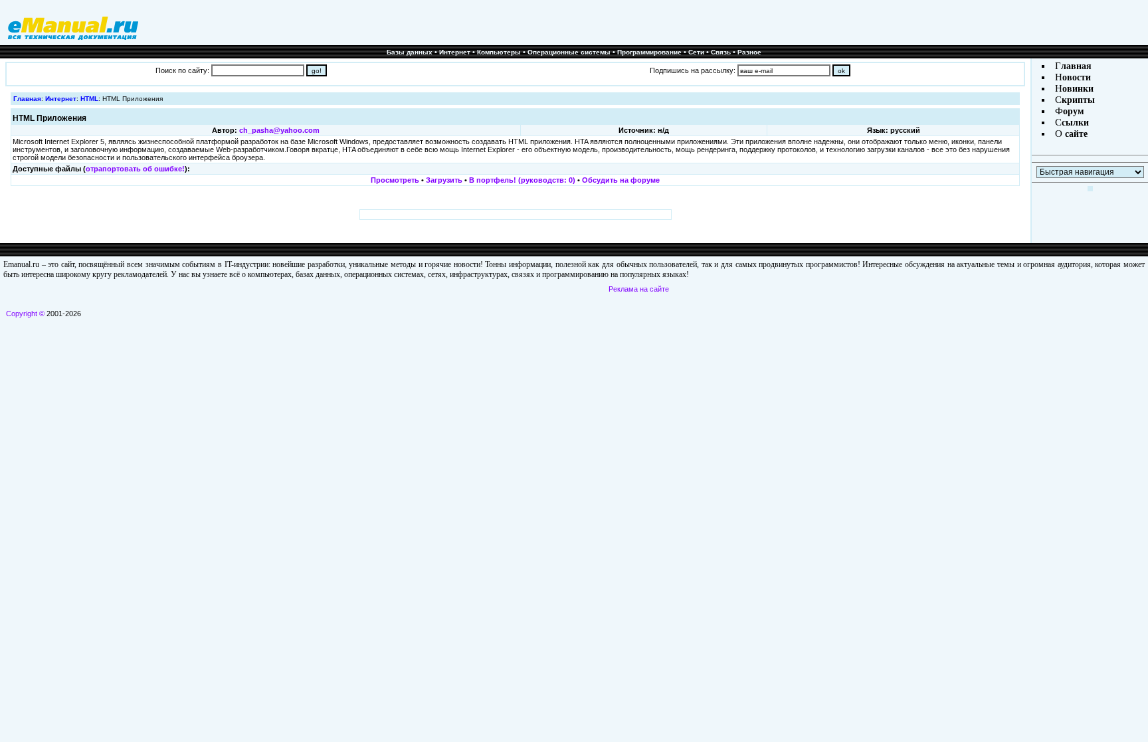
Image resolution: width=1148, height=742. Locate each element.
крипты (1078, 100)
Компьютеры (499, 52)
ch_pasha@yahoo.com (279, 130)
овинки (1078, 89)
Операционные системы (569, 52)
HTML (89, 98)
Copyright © (25, 314)
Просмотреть (395, 180)
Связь (721, 52)
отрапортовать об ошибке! (135, 169)
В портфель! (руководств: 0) (522, 180)
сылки (1075, 123)
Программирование (649, 52)
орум (1073, 111)
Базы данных (409, 52)
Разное (749, 52)
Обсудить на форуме (621, 180)
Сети (696, 52)
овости (1076, 77)
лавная (1076, 66)
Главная (27, 98)
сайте (1075, 134)
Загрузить (444, 180)
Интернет (454, 52)
